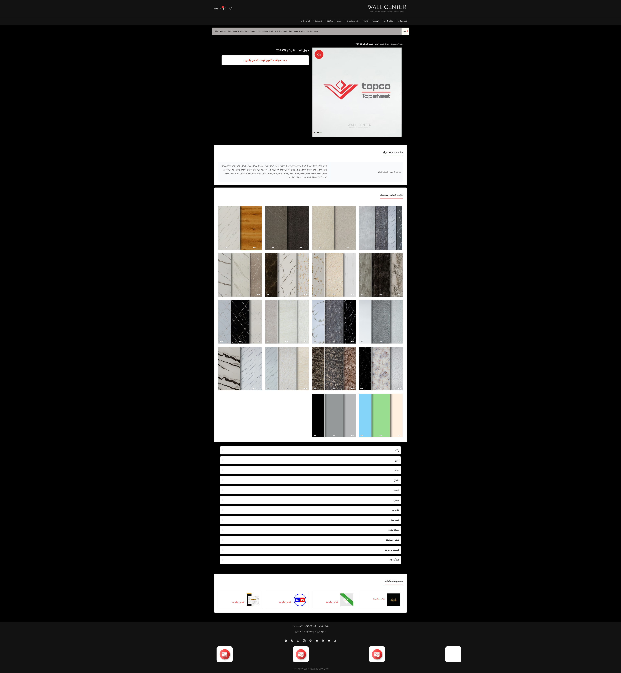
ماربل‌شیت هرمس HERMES (236, 596)
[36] (381, 415)
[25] (334, 275)
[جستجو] (231, 8)
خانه (401, 44)
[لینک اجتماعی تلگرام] (285, 640)
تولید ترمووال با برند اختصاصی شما (261, 31)
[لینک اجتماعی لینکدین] (316, 640)
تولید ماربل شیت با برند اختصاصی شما (291, 31)
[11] (381, 228)
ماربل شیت (383, 44)
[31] (240, 322)
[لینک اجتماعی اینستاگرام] (335, 640)
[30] (287, 322)
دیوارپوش (393, 44)
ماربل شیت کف (239, 31)
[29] (334, 322)
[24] (381, 275)
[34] (287, 368)
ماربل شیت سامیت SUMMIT (329, 596)
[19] (287, 228)
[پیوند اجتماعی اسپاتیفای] (310, 640)
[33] (334, 368)
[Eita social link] (304, 640)
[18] (334, 228)
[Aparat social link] (292, 640)
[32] (381, 368)
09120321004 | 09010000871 (304, 626)
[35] (240, 368)
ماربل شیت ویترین (223, 31)
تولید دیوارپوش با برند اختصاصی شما (323, 31)
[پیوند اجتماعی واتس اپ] (298, 640)
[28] (381, 322)
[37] (334, 415)
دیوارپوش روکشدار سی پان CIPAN (280, 596)
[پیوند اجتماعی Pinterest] (322, 640)
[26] (287, 275)
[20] (240, 228)
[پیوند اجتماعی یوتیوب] (329, 640)
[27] (240, 275)
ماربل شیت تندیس (376, 595)
